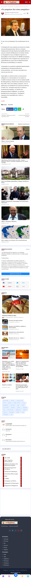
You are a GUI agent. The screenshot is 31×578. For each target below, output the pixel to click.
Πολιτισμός (6, 560)
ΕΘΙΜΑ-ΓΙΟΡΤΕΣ (17, 402)
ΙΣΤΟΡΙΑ (23, 405)
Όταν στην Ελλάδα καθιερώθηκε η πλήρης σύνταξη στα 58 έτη (15, 182)
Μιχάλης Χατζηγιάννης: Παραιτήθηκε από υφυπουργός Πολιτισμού (14, 202)
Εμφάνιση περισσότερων (24, 124)
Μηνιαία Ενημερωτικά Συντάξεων (10, 468)
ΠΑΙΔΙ (4, 410)
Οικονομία (6, 539)
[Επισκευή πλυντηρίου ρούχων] (5, 321)
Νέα (4, 543)
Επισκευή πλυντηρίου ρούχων (16, 320)
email (23, 286)
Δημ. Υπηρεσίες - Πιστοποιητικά (9, 460)
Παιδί (5, 554)
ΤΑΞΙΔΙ (22, 412)
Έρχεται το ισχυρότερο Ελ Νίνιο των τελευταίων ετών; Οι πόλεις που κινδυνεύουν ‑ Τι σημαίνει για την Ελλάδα (22, 364)
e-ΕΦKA (7, 478)
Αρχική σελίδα (4, 6)
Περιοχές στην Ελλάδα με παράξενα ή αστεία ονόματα (17, 327)
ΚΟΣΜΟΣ (19, 407)
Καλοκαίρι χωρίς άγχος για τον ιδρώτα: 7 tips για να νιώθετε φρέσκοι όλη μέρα (22, 386)
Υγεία (5, 556)
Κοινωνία (6, 545)
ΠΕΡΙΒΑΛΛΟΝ (18, 410)
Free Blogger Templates (14, 570)
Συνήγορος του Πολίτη (10, 481)
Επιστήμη (6, 541)
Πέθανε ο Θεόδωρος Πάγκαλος (9, 221)
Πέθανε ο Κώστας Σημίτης (7, 141)
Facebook (11, 109)
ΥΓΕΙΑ (11, 414)
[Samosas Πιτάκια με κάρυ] (15, 304)
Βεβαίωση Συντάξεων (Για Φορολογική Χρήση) (11, 464)
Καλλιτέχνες (6, 565)
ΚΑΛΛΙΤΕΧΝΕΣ (6, 407)
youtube (9, 286)
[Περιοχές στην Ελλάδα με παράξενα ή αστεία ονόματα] (5, 327)
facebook (10, 282)
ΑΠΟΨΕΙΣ (12, 400)
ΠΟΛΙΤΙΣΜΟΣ (11, 412)
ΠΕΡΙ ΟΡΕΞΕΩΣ (10, 410)
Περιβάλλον (6, 558)
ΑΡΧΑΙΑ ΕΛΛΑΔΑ (19, 400)
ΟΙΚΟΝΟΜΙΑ (24, 407)
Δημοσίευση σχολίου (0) (15, 273)
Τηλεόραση (6, 563)
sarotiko (3, 101)
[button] (29, 2)
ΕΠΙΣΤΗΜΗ (12, 405)
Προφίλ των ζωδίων (7, 384)
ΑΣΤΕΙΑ (4, 402)
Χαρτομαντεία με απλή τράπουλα (16, 332)
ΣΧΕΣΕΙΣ (18, 412)
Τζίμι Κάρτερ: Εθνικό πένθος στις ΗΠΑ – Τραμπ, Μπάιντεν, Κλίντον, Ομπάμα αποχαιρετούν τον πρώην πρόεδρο (14, 161)
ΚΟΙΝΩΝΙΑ (13, 407)
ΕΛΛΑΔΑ (24, 402)
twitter (23, 282)
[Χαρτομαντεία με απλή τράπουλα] (5, 333)
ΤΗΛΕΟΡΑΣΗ (5, 414)
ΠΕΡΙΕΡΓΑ (25, 410)
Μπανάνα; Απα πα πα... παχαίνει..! (17, 338)
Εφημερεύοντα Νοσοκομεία (12, 483)
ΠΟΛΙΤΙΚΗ (10, 6)
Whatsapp (19, 109)
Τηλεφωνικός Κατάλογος (11, 471)
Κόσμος (5, 547)
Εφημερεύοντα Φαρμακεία (11, 485)
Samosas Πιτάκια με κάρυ (9, 315)
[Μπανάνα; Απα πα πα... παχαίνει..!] (5, 339)
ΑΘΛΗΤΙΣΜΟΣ (6, 400)
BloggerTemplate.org (15, 572)
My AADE (7, 457)
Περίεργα (6, 549)
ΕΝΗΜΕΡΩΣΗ (6, 405)
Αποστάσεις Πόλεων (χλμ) (11, 474)
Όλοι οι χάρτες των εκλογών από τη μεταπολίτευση (14, 240)
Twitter (15, 109)
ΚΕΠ (6, 476)
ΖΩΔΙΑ (18, 405)
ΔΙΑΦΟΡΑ (10, 402)
